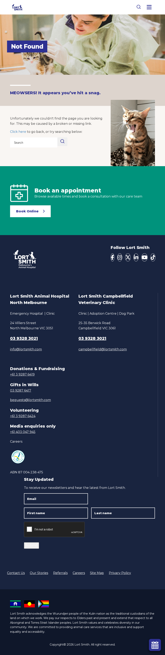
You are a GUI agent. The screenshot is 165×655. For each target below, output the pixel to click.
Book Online (27, 211)
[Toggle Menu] (149, 7)
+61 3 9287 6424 (22, 416)
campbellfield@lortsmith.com (102, 349)
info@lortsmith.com (26, 349)
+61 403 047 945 (22, 432)
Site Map (97, 573)
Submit (31, 545)
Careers (16, 441)
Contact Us (16, 573)
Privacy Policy (120, 573)
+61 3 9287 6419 (22, 374)
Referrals (60, 573)
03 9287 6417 (20, 390)
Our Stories (39, 573)
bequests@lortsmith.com (30, 400)
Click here (18, 132)
